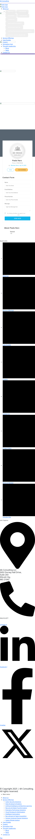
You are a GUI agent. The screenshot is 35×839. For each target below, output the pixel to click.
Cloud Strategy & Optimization (15, 812)
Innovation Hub (8, 826)
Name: (6, 182)
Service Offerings (8, 800)
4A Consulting (4, 1)
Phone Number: (9, 196)
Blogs (7, 830)
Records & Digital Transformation (16, 808)
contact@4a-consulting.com (12, 621)
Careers (5, 824)
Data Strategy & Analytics (13, 804)
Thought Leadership (9, 828)
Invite (10, 169)
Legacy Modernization (12, 820)
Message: (7, 203)
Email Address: (9, 189)
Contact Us (6, 835)
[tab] (10, 12)
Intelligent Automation (12, 814)
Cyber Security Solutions (13, 802)
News (7, 832)
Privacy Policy (24, 215)
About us (5, 798)
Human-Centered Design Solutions (16, 818)
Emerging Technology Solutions (15, 810)
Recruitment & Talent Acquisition (16, 816)
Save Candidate (22, 169)
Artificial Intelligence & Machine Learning (18, 806)
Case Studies (7, 822)
